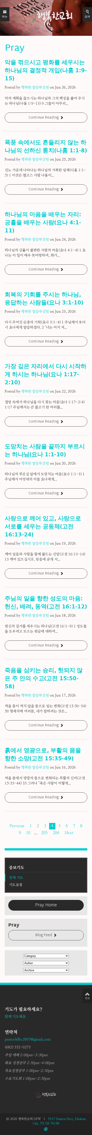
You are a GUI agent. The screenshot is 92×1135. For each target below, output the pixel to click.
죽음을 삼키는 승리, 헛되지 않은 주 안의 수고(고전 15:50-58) (44, 678)
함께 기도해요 (15, 1016)
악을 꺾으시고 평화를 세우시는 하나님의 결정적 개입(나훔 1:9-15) (46, 70)
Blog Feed (43, 935)
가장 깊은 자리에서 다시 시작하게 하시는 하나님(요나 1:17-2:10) (45, 374)
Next (69, 833)
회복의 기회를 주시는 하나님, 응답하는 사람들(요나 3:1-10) (44, 299)
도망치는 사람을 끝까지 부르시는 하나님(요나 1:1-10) (45, 451)
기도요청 (15, 885)
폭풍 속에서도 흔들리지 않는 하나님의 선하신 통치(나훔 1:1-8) (46, 147)
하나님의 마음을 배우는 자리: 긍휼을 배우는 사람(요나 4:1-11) (43, 223)
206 (56, 833)
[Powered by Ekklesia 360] (46, 1129)
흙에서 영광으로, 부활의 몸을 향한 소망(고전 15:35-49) (43, 755)
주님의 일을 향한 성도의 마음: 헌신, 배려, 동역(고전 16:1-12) (46, 603)
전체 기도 (16, 878)
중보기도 (16, 868)
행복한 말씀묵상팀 (35, 87)
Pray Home (46, 905)
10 (28, 833)
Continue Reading (44, 118)
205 (44, 833)
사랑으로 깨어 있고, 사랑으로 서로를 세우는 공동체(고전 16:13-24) (43, 527)
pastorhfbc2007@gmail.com (28, 1039)
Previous (16, 826)
